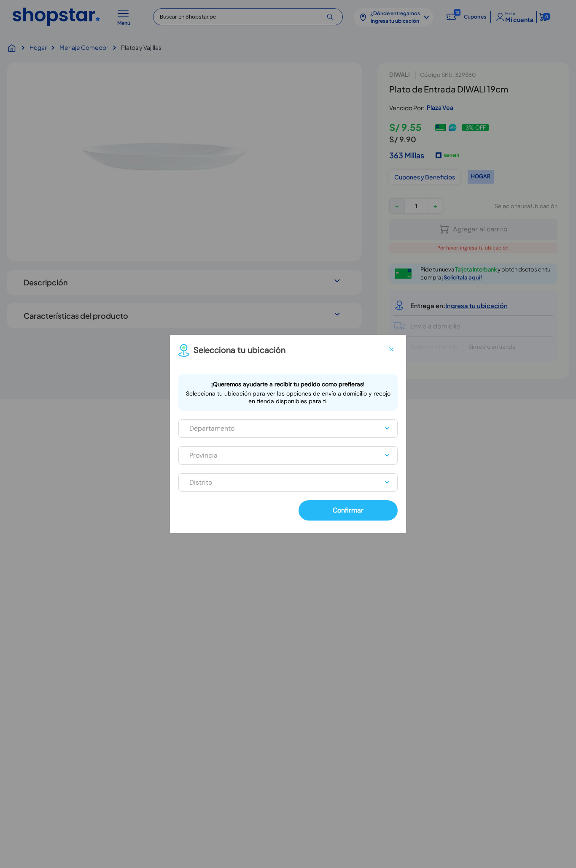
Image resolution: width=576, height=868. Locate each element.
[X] (391, 349)
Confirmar (348, 510)
